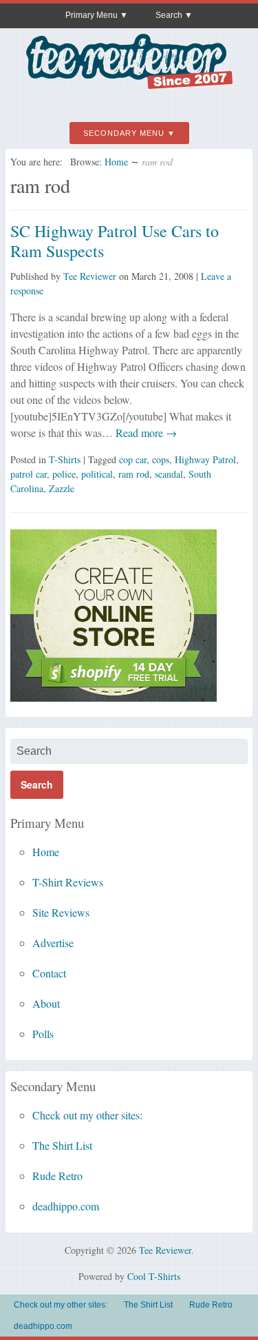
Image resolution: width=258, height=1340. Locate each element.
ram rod (133, 473)
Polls (43, 1033)
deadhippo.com (65, 1206)
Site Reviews (60, 912)
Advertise (53, 942)
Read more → (145, 432)
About (46, 1003)
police (64, 473)
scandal (169, 473)
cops (160, 459)
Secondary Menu (123, 133)
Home (116, 161)
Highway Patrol (205, 459)
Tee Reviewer (89, 276)
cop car (133, 459)
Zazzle (61, 488)
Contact (49, 973)
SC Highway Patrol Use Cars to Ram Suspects (114, 241)
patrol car (28, 473)
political (97, 473)
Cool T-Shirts (153, 1276)
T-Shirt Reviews (67, 882)
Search (168, 15)
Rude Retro (57, 1175)
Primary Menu (91, 15)
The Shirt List (62, 1145)
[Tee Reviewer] (129, 83)
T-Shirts (64, 459)
